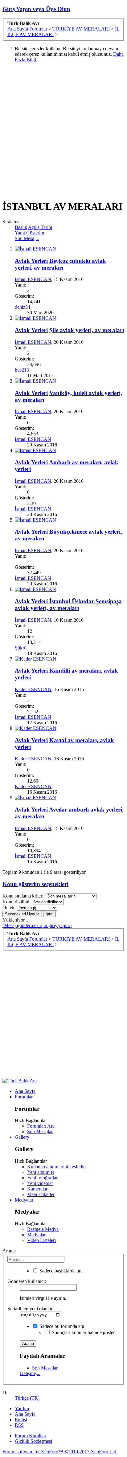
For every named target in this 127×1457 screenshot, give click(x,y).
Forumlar (24, 1096)
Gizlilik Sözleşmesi (33, 1441)
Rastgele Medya (43, 1229)
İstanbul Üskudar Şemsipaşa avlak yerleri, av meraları (68, 604)
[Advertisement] (63, 130)
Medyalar (24, 1200)
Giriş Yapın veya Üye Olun (36, 9)
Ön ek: (9, 907)
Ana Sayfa (25, 1091)
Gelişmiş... (30, 1373)
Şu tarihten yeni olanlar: (30, 1308)
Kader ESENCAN (33, 689)
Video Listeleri (41, 1240)
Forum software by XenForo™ (59, 1451)
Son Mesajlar (40, 1131)
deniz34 (22, 307)
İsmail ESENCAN (33, 279)
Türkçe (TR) (27, 1398)
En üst (21, 1419)
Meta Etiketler (41, 1194)
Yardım (22, 1408)
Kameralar (37, 1188)
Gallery (22, 1137)
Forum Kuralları (30, 1435)
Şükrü (21, 647)
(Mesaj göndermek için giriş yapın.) (37, 925)
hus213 (22, 369)
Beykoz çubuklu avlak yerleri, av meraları (60, 264)
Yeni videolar (40, 1183)
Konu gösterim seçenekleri (35, 884)
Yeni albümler (40, 1172)
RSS (19, 1425)
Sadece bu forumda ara (61, 1326)
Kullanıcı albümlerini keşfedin (56, 1166)
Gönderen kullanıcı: (26, 1281)
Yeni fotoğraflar (42, 1177)
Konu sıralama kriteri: (23, 895)
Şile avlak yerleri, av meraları (86, 330)
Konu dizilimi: (16, 901)
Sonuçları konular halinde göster (83, 1332)
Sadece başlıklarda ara (60, 1270)
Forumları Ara (41, 1126)
